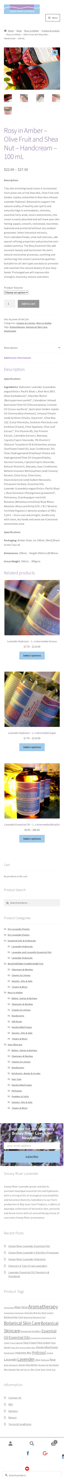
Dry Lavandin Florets (19, 929)
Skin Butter (54, 1365)
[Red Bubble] (27, 1471)
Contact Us (14, 1397)
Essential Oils (19, 1337)
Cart (49, 1440)
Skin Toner (35, 1369)
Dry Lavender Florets (19, 934)
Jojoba (49, 1352)
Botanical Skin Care (36, 327)
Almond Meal (9, 1308)
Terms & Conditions (19, 1424)
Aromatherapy (17, 327)
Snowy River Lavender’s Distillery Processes (33, 1252)
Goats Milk (15, 1347)
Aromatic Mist (30, 1312)
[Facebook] (27, 1455)
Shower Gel (43, 1365)
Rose (53, 1360)
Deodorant (26, 1331)
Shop (19, 30)
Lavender (26, 1359)
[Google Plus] (45, 1455)
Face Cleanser (16, 1342)
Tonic (54, 1370)
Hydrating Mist (23, 1352)
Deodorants (18, 1015)
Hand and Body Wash (27, 1347)
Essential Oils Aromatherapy (41, 1338)
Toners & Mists (19, 986)
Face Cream (30, 1342)
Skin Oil (27, 1370)
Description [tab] (11, 347)
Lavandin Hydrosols (22, 946)
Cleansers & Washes (22, 969)
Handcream (10, 330)
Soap (43, 1369)
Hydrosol (39, 1352)
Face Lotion (43, 1342)
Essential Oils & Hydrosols (22, 940)
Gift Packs (17, 1021)
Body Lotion (47, 1312)
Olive (37, 1359)
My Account (10, 1444)
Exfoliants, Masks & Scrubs (26, 1073)
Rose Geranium (11, 1365)
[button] (55, 52)
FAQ (10, 1404)
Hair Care (16, 1079)
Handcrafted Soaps (22, 1027)
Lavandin (10, 1359)
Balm (39, 1313)
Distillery (36, 1331)
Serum (21, 1364)
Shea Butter (32, 1364)
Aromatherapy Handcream (14, 1313)
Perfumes (17, 1090)
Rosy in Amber (31, 30)
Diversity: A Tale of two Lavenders (27, 1266)
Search (32, 1444)
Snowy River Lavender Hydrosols (27, 1259)
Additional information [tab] (17, 357)
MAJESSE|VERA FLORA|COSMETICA (25, 963)
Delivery (13, 1411)
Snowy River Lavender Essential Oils (29, 1246)
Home (11, 30)
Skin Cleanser (10, 1369)
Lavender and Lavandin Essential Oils (32, 952)
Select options (32, 655)
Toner (48, 1369)
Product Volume (13, 287)
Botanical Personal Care (34, 1317)
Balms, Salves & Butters (24, 998)
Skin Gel (20, 1369)
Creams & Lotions (51, 30)
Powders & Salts (20, 1096)
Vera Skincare (15, 1044)
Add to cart (28, 303)
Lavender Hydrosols (22, 957)
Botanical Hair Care (13, 1317)
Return (12, 1417)
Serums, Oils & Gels (22, 981)
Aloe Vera (21, 1307)
